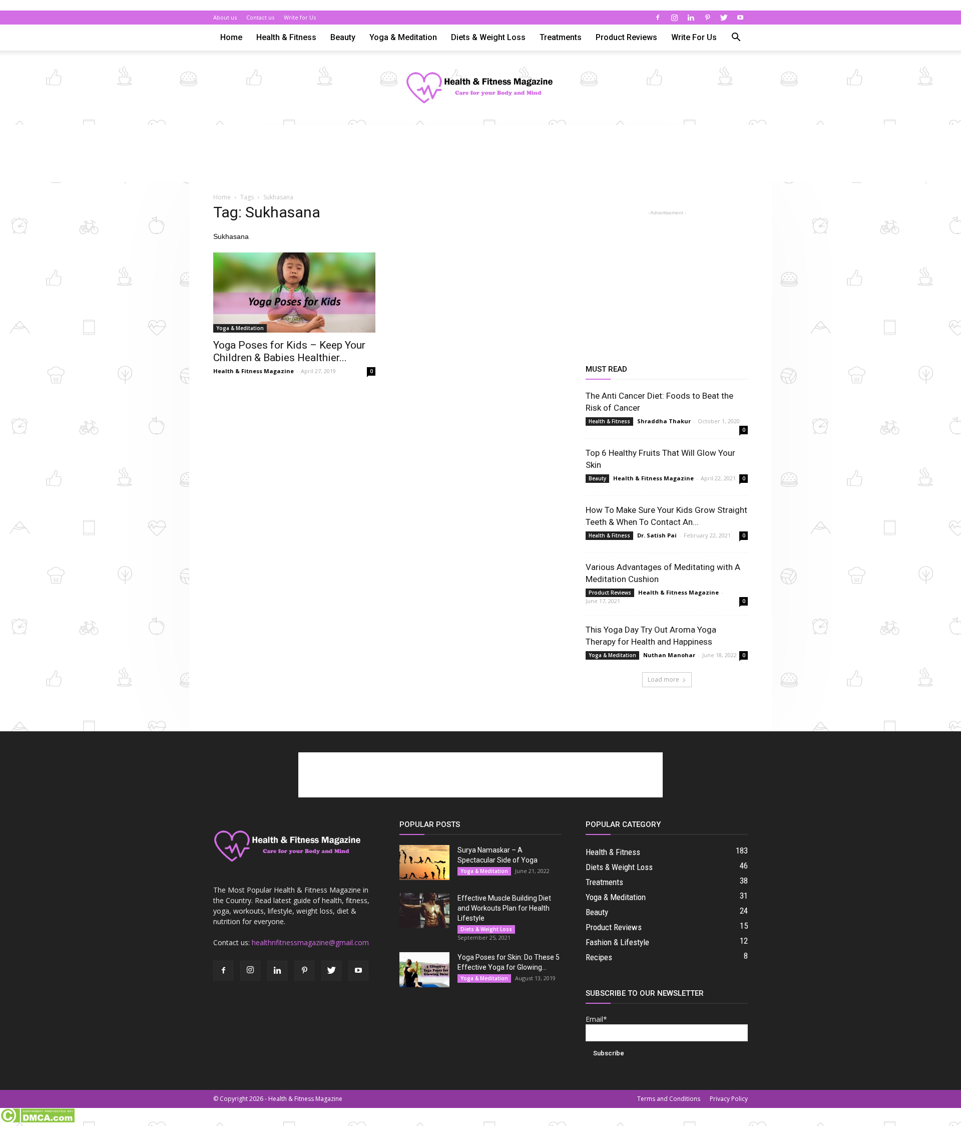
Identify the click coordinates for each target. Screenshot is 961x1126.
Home (231, 37)
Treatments (561, 37)
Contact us (260, 17)
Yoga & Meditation (403, 37)
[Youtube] (740, 18)
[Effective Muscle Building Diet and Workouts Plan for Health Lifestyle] (424, 910)
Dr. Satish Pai (657, 535)
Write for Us (300, 17)
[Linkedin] (690, 18)
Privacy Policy (729, 1098)
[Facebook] (657, 18)
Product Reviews (626, 37)
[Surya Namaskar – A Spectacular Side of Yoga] (424, 862)
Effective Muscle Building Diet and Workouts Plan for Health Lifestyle (504, 908)
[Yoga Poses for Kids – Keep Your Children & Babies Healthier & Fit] (294, 292)
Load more (663, 679)
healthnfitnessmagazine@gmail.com (310, 942)
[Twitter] (723, 18)
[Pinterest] (707, 18)
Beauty (342, 37)
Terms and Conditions (668, 1098)
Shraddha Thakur (664, 421)
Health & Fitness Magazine (253, 371)
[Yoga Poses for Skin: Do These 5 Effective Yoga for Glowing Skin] (424, 969)
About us (225, 17)
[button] (736, 38)
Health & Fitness (286, 37)
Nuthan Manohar (669, 655)
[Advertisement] (480, 159)
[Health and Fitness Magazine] (480, 88)
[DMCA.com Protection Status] (37, 1120)
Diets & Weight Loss (488, 37)
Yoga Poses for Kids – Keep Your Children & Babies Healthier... (289, 351)
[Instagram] (674, 18)
